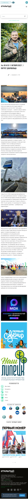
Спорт (6, 400)
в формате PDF (15, 74)
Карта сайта (3, 487)
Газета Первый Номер (14, 20)
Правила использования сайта (6, 486)
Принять (22, 495)
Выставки (7, 386)
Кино (6, 397)
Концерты (7, 389)
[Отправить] (25, 16)
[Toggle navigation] (26, 6)
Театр (6, 392)
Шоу (6, 394)
